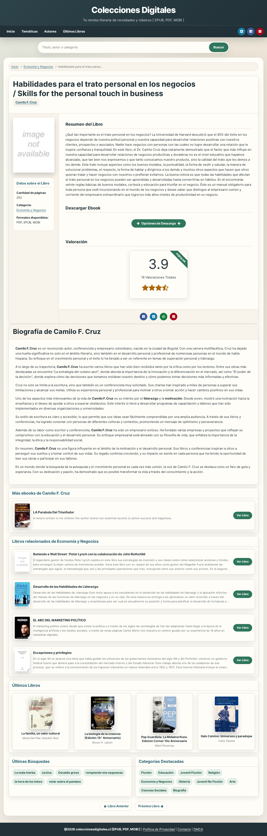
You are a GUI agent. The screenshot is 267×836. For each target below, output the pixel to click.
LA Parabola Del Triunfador (53, 512)
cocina (47, 772)
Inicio (11, 31)
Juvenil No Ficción (210, 781)
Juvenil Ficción (191, 772)
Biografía (179, 790)
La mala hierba (25, 772)
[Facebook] (250, 31)
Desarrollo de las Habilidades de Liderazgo (65, 587)
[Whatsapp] (163, 316)
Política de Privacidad (159, 829)
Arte (232, 781)
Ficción (146, 772)
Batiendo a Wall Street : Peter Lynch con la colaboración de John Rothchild (89, 554)
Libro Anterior (118, 806)
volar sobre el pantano (65, 781)
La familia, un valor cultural (40, 733)
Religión (214, 772)
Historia (184, 781)
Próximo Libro (149, 806)
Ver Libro (243, 515)
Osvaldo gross (68, 772)
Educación (166, 772)
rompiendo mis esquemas (104, 772)
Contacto (184, 829)
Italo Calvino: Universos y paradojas (226, 736)
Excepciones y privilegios (52, 653)
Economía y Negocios (38, 66)
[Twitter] (241, 31)
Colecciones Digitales (133, 10)
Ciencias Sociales (153, 790)
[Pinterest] (260, 31)
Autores (50, 31)
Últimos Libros (74, 31)
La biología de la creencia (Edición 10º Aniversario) (102, 735)
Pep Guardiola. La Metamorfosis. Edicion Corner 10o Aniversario (164, 739)
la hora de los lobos (28, 781)
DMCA (198, 829)
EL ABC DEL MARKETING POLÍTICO (59, 620)
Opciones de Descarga (158, 223)
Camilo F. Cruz (26, 102)
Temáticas (29, 31)
